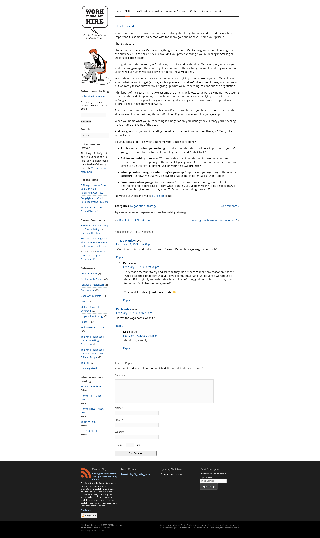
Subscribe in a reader (94, 96)
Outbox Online (97, 530)
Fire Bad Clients (89, 431)
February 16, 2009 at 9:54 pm (141, 267)
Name (119, 407)
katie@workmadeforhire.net (227, 527)
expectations (148, 212)
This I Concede (125, 26)
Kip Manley (127, 240)
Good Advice (88, 290)
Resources (206, 11)
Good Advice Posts (91, 295)
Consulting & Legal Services (148, 11)
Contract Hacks (89, 273)
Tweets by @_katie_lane (135, 474)
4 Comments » (230, 206)
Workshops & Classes (176, 11)
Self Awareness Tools (92, 327)
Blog (127, 11)
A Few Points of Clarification (134, 220)
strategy (181, 212)
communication (130, 212)
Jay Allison (158, 196)
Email (119, 419)
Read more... (87, 510)
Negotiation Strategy (143, 206)
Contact (194, 11)
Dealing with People (92, 279)
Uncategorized (89, 368)
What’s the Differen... (92, 386)
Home (118, 11)
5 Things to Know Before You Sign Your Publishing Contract (94, 189)
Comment (120, 375)
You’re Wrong (88, 421)
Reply (119, 257)
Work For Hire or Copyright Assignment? (93, 255)
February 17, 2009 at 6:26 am (134, 313)
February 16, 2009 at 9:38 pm (134, 244)
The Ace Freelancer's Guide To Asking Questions (92, 340)
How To (85, 301)
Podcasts (86, 321)
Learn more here (231, 525)
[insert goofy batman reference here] (214, 220)
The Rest (85, 362)
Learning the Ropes (91, 233)
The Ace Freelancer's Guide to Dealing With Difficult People (93, 353)
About (218, 11)
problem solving (166, 212)
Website (119, 431)
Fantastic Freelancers (92, 284)
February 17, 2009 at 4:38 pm (141, 335)
